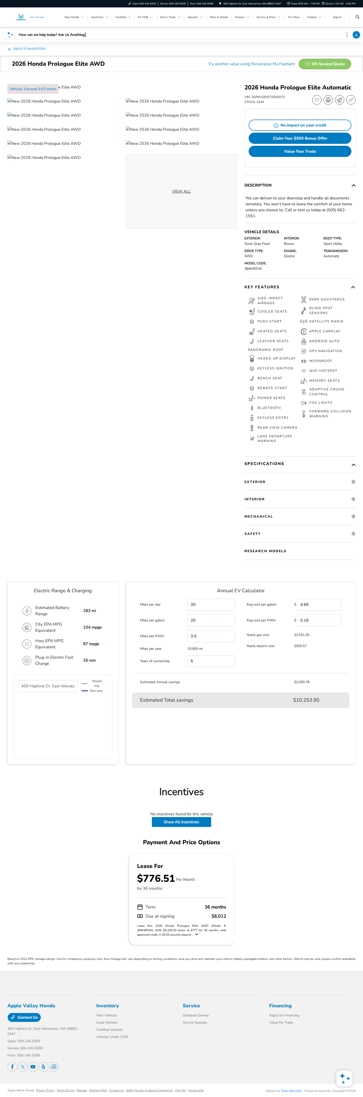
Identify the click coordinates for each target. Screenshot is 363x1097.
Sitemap (82, 1090)
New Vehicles (106, 1015)
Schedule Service (196, 1015)
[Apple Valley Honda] (29, 17)
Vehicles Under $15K (112, 1036)
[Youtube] (33, 1067)
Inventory (107, 1005)
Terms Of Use (66, 1090)
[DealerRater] (54, 1067)
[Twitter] (23, 1067)
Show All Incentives (181, 822)
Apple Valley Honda (20, 1090)
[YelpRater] (43, 1067)
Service (191, 1005)
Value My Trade (281, 1022)
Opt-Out (180, 1090)
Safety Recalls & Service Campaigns (149, 1090)
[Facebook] (12, 1067)
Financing (280, 1005)
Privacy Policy (45, 1090)
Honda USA (196, 1090)
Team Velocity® (291, 1091)
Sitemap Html (98, 1090)
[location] (220, 3)
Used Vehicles (107, 1022)
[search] (357, 17)
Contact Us (27, 1017)
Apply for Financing (284, 1015)
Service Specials (195, 1022)
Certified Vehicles (109, 1029)
